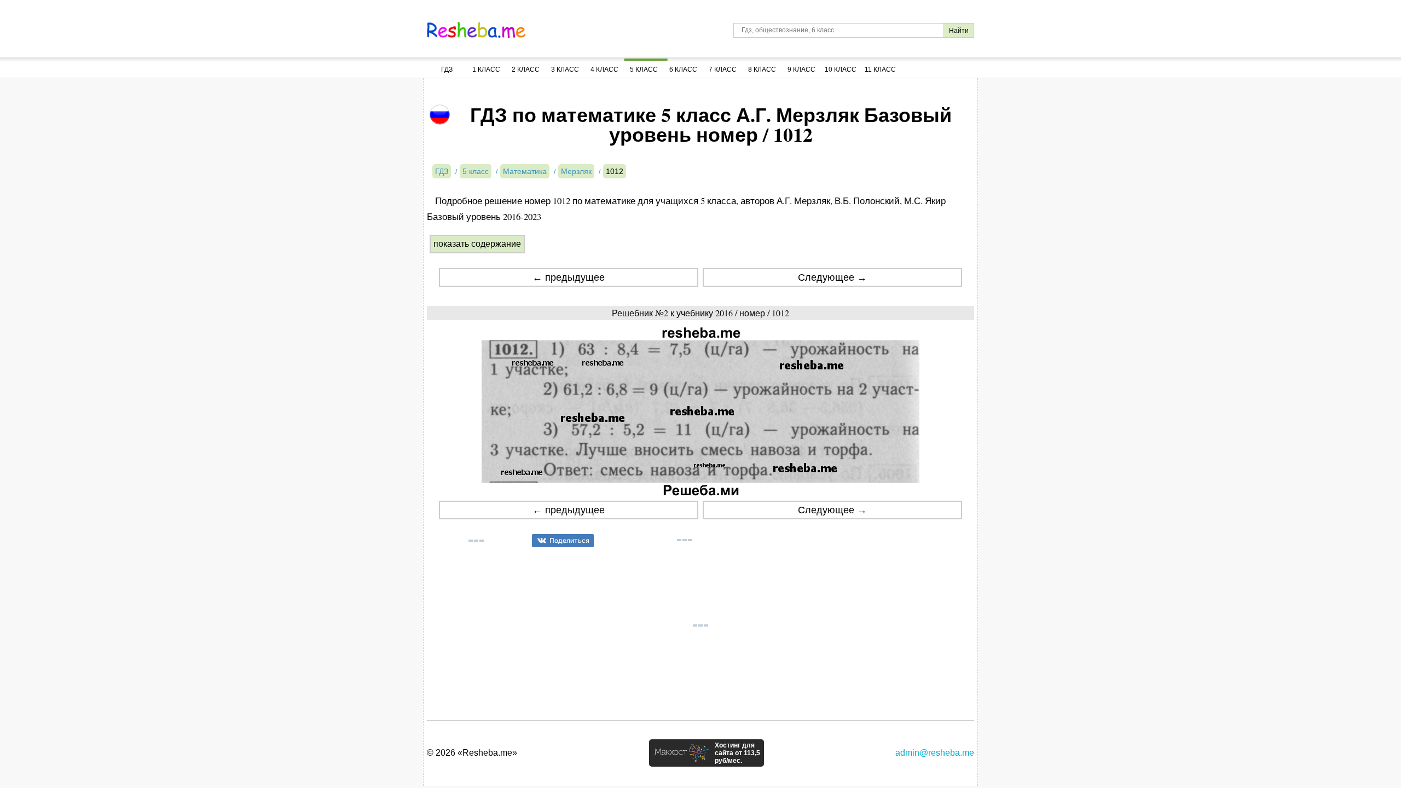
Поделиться (569, 540)
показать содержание (477, 243)
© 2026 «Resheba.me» (472, 752)
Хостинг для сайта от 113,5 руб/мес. (737, 752)
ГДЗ (447, 69)
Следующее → (832, 277)
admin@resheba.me (934, 752)
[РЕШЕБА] (476, 30)
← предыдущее (568, 277)
